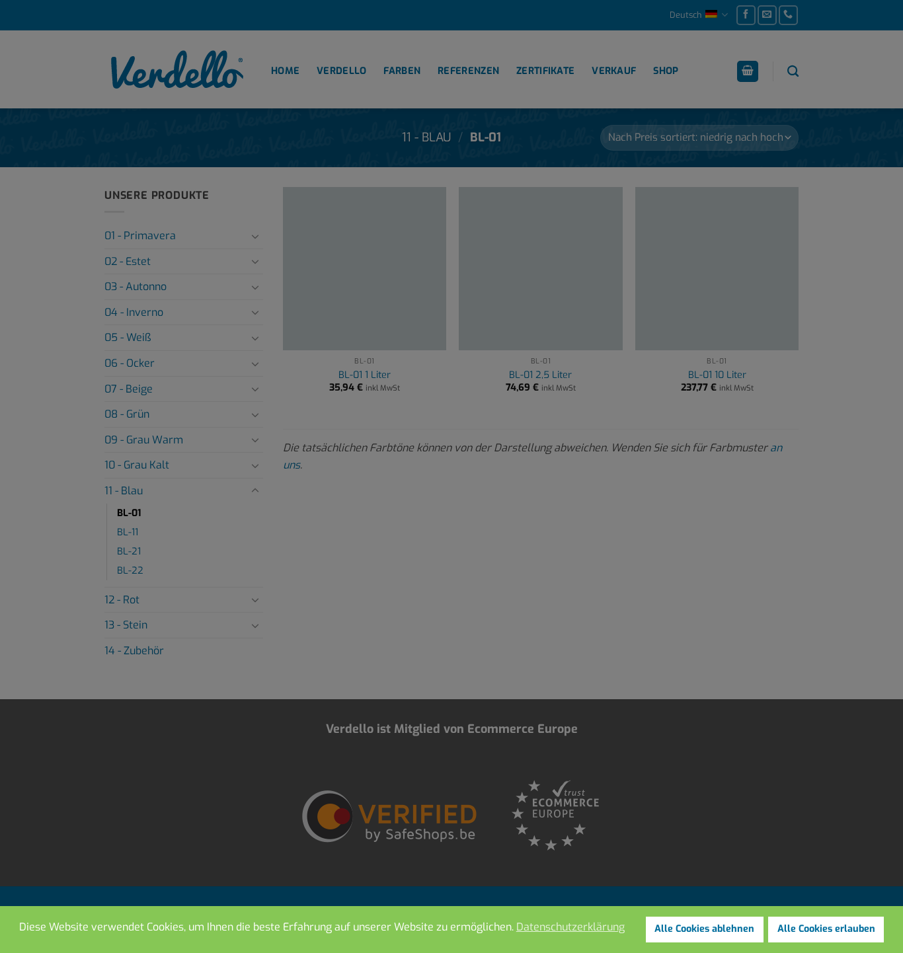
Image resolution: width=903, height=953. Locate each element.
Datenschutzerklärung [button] (570, 927)
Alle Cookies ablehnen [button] (704, 929)
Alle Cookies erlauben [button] (826, 929)
